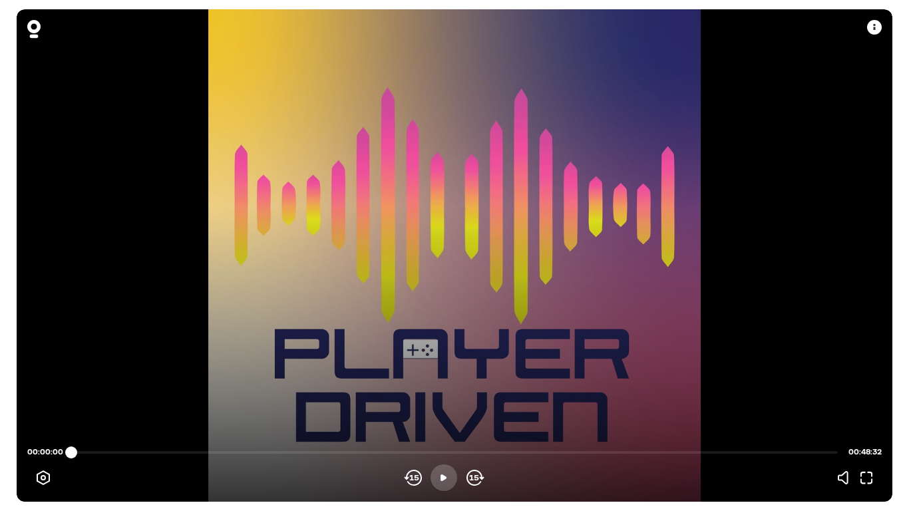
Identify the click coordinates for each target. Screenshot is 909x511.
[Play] (444, 477)
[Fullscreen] (866, 478)
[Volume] (846, 478)
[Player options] (43, 477)
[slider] (71, 452)
